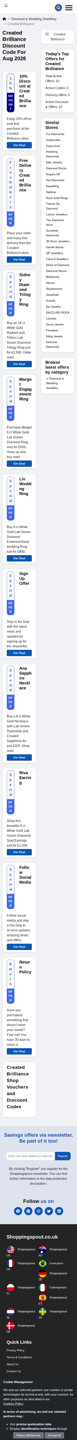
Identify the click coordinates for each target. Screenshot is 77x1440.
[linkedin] (59, 1211)
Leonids (51, 318)
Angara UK (53, 174)
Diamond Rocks (56, 168)
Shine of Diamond (57, 265)
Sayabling (52, 186)
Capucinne (53, 146)
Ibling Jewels (54, 336)
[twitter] (49, 1211)
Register (63, 1156)
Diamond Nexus (56, 271)
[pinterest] (28, 1211)
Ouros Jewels (55, 324)
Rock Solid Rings (57, 198)
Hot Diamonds (55, 180)
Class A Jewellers (57, 259)
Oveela (50, 300)
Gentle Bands (55, 247)
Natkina (51, 192)
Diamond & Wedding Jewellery (33, 19)
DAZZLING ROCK (57, 312)
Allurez (50, 282)
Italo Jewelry (54, 162)
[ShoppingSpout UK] (20, 6)
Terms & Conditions (19, 1357)
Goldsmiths (53, 140)
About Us (12, 1364)
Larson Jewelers (56, 214)
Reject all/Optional (28, 1435)
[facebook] (18, 1211)
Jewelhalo (52, 294)
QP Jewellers (54, 253)
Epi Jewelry (53, 306)
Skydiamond (54, 288)
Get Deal (19, 145)
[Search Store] (58, 7)
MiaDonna (52, 276)
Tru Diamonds (55, 134)
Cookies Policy (13, 1403)
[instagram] (38, 1211)
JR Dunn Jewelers (58, 241)
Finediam (52, 330)
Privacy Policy (15, 1350)
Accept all (54, 1435)
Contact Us (14, 1371)
